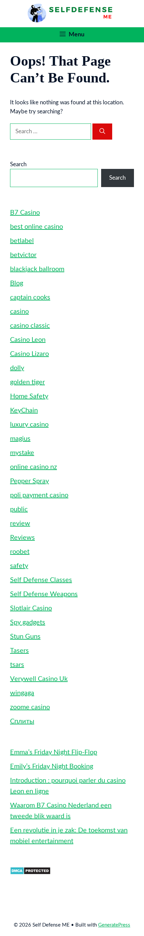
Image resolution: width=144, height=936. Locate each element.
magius (20, 438)
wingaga (22, 693)
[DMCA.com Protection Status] (30, 873)
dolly (17, 368)
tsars (17, 664)
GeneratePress (114, 925)
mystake (22, 452)
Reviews (22, 537)
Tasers (19, 650)
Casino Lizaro (29, 354)
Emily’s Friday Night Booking (51, 766)
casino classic (30, 325)
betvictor (23, 255)
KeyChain (24, 410)
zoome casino (30, 707)
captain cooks (30, 297)
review (20, 523)
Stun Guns (25, 636)
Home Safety (29, 396)
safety (19, 566)
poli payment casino (39, 495)
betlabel (22, 241)
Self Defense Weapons (44, 594)
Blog (16, 283)
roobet (19, 551)
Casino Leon (28, 339)
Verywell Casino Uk (39, 679)
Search (18, 164)
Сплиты (22, 721)
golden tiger (27, 382)
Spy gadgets (27, 622)
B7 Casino (25, 212)
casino (19, 311)
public (19, 509)
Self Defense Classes (41, 580)
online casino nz (33, 467)
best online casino (36, 226)
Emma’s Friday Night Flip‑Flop (53, 752)
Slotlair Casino (31, 608)
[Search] (102, 131)
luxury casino (29, 424)
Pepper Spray (29, 481)
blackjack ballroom (37, 269)
